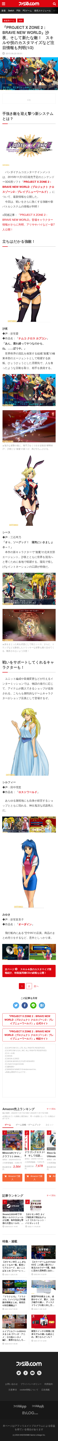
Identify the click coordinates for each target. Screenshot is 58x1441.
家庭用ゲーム (9, 20)
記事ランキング (12, 1195)
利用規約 (48, 1383)
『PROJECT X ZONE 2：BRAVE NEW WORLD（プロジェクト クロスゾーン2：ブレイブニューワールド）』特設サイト (29, 1035)
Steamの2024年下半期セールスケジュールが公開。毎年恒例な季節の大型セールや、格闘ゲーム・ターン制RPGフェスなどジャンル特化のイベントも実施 (13, 1218)
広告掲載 (45, 1389)
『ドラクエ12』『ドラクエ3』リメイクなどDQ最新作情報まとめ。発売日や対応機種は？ (14, 1301)
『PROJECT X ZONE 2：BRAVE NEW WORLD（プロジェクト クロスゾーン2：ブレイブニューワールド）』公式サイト (29, 1019)
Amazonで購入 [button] (14, 1178)
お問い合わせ (11, 1383)
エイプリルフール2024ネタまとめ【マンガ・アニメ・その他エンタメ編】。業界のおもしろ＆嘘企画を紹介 (14, 1335)
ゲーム (8, 1124)
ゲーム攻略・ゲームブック (28, 1124)
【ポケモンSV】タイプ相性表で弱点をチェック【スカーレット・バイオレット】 (35, 1218)
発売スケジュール (42, 10)
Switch (11, 10)
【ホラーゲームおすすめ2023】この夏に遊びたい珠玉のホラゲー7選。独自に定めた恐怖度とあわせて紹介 (43, 1266)
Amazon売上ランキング (18, 1109)
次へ (36, 986)
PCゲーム (27, 10)
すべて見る (51, 1109)
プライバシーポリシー (31, 1383)
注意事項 (12, 1389)
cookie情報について (29, 1389)
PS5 (18, 10)
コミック (50, 1124)
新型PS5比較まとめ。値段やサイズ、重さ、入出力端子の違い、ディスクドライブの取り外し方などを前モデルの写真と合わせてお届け (42, 1301)
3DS (20, 20)
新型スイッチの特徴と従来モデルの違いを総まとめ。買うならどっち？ (42, 1334)
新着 (3, 10)
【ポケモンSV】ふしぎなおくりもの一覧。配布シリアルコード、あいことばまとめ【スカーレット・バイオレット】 (14, 1266)
